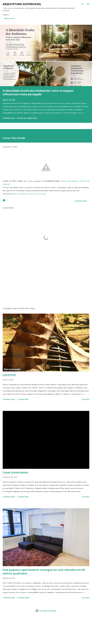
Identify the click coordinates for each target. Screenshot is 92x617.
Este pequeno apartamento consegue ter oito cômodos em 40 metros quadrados (44, 571)
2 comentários (23, 598)
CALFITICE (9, 375)
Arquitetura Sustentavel (22, 4)
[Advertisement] (46, 284)
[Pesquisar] (82, 4)
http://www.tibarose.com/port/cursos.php (29, 194)
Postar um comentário (27, 118)
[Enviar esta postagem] (4, 201)
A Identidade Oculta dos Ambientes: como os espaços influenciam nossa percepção (38, 92)
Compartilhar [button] (9, 118)
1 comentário (23, 399)
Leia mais (85, 399)
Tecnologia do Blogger (47, 611)
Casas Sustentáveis (15, 472)
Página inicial (9, 18)
